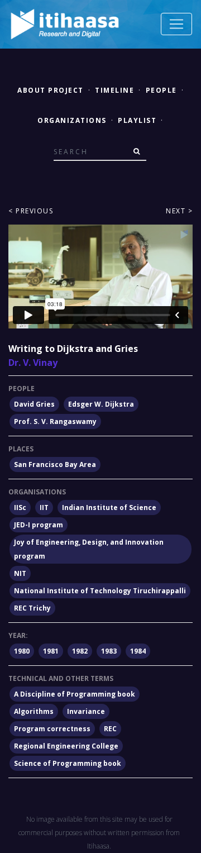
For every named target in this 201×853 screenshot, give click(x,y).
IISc (20, 507)
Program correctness (52, 728)
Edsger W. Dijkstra (101, 404)
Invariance (86, 711)
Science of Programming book (67, 763)
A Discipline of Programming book (74, 694)
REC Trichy (32, 608)
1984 (138, 651)
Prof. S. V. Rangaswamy (55, 421)
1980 (22, 651)
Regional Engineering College (66, 746)
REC (110, 728)
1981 (51, 651)
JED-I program (38, 525)
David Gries (34, 404)
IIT (44, 507)
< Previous (30, 211)
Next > (179, 211)
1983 (109, 651)
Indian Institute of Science (109, 507)
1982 (80, 651)
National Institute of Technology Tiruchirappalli (100, 590)
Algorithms (34, 711)
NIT (20, 573)
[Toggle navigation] (176, 24)
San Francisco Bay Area (55, 464)
